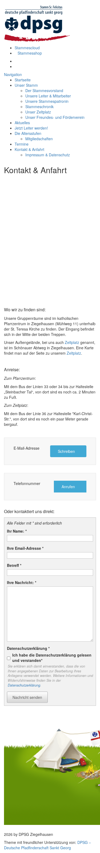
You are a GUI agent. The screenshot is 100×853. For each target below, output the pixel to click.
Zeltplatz (72, 342)
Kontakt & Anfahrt (29, 149)
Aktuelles (22, 122)
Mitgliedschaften (39, 138)
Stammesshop (30, 53)
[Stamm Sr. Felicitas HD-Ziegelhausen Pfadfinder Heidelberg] (37, 22)
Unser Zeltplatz (38, 112)
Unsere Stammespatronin (47, 101)
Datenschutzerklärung (24, 685)
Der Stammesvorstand (44, 90)
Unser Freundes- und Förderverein (55, 117)
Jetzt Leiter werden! (31, 128)
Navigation (13, 74)
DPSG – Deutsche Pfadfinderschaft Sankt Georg (47, 845)
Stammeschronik (39, 106)
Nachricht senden (27, 697)
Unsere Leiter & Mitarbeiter (48, 95)
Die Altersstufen (28, 133)
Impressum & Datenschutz (47, 154)
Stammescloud (27, 47)
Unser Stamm (26, 85)
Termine (22, 144)
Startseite (23, 79)
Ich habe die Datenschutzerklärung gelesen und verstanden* (51, 657)
